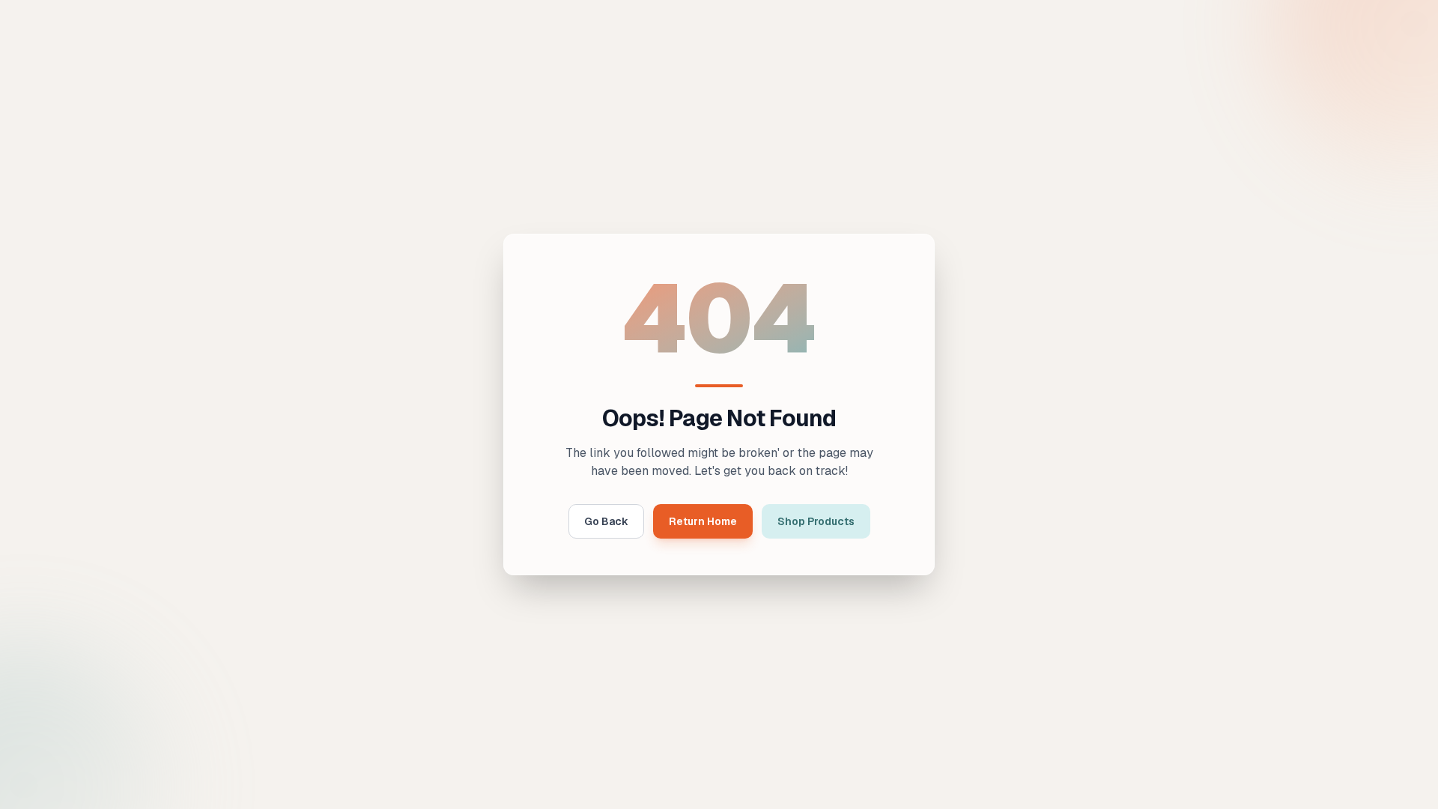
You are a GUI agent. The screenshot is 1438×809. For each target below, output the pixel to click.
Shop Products (816, 521)
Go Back (606, 521)
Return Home (703, 521)
